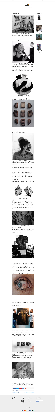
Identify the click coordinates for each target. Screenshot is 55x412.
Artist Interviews (16, 390)
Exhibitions (19, 10)
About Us (13, 398)
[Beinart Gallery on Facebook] (25, 407)
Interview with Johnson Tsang (16, 392)
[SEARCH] (12, 1)
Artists (26, 10)
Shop (23, 10)
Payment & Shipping (14, 397)
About (32, 10)
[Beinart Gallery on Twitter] (26, 407)
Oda (14, 260)
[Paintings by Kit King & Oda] (23, 32)
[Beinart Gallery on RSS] (29, 407)
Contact (35, 10)
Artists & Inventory (39, 13)
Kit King (20, 34)
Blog (29, 10)
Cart (42, 0)
